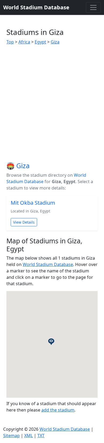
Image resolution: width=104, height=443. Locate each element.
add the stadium (57, 410)
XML (28, 435)
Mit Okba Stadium (33, 202)
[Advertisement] (52, 103)
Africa (24, 42)
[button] (52, 340)
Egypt (40, 42)
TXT (41, 435)
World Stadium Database (48, 264)
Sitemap (11, 435)
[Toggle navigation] (93, 7)
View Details (24, 222)
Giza (55, 42)
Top (10, 42)
